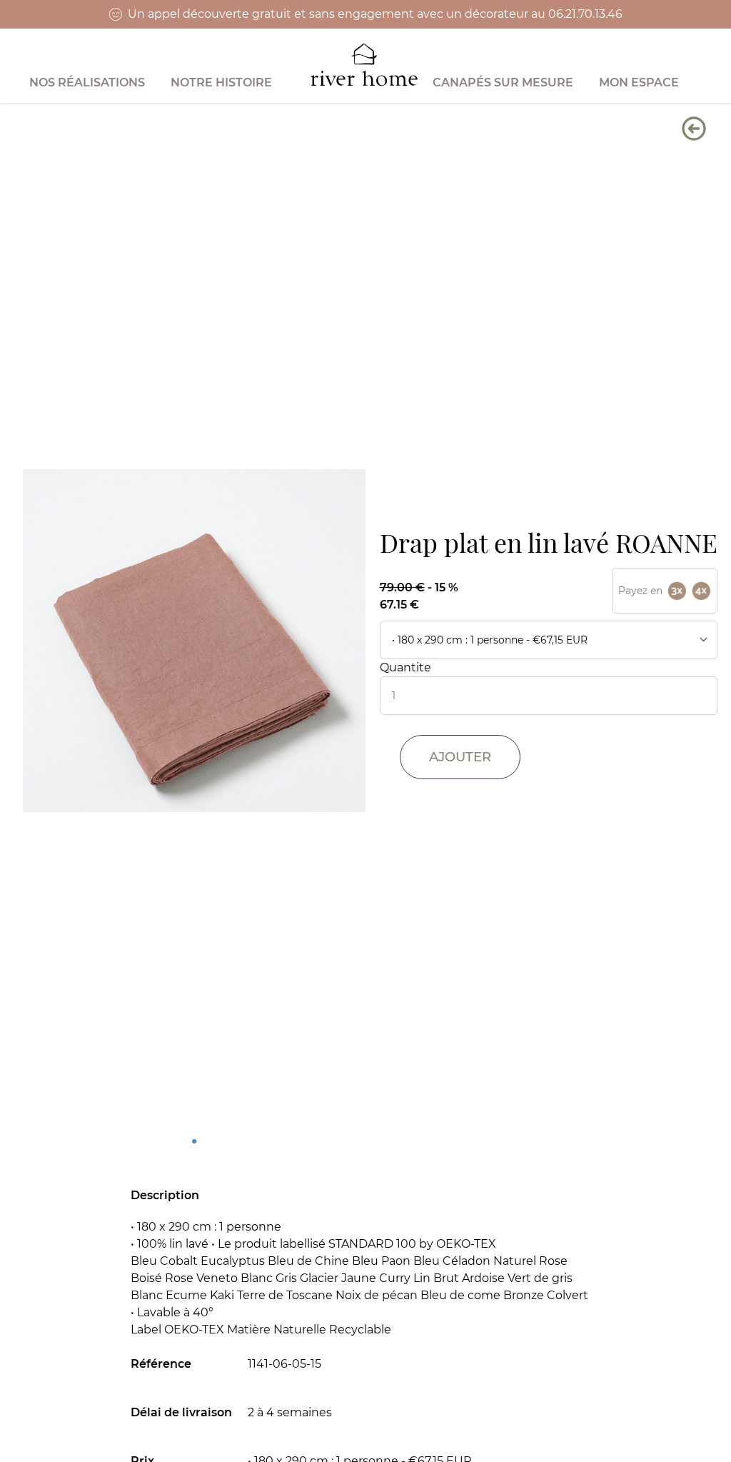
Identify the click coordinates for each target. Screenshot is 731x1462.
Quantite (405, 667)
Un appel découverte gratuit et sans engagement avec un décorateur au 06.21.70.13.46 (375, 14)
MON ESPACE (639, 82)
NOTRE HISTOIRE (221, 82)
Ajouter (460, 757)
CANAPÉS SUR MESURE (503, 82)
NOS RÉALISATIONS (87, 82)
